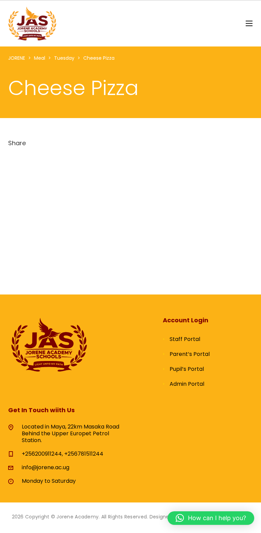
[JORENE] (32, 23)
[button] (211, 518)
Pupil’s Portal (187, 369)
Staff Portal (185, 339)
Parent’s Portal (190, 354)
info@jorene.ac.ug (45, 467)
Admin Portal (187, 384)
